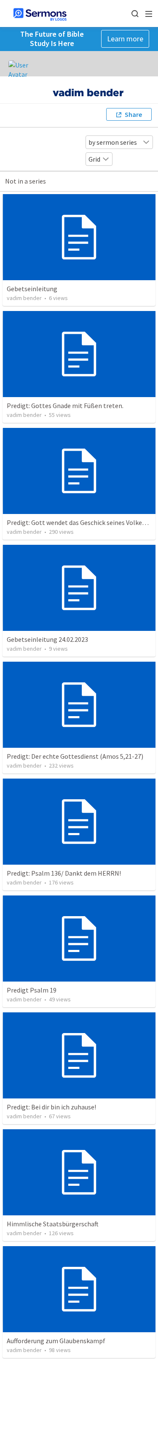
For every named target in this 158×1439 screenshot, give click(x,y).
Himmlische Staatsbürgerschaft (53, 1224)
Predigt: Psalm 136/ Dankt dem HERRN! (64, 873)
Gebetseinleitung (32, 288)
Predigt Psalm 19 (31, 990)
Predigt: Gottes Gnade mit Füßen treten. (65, 405)
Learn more (125, 38)
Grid (94, 159)
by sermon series (112, 142)
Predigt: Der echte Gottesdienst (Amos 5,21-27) (75, 756)
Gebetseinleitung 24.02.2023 (47, 639)
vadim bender (24, 298)
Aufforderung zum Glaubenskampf (56, 1340)
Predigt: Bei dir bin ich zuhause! (51, 1107)
